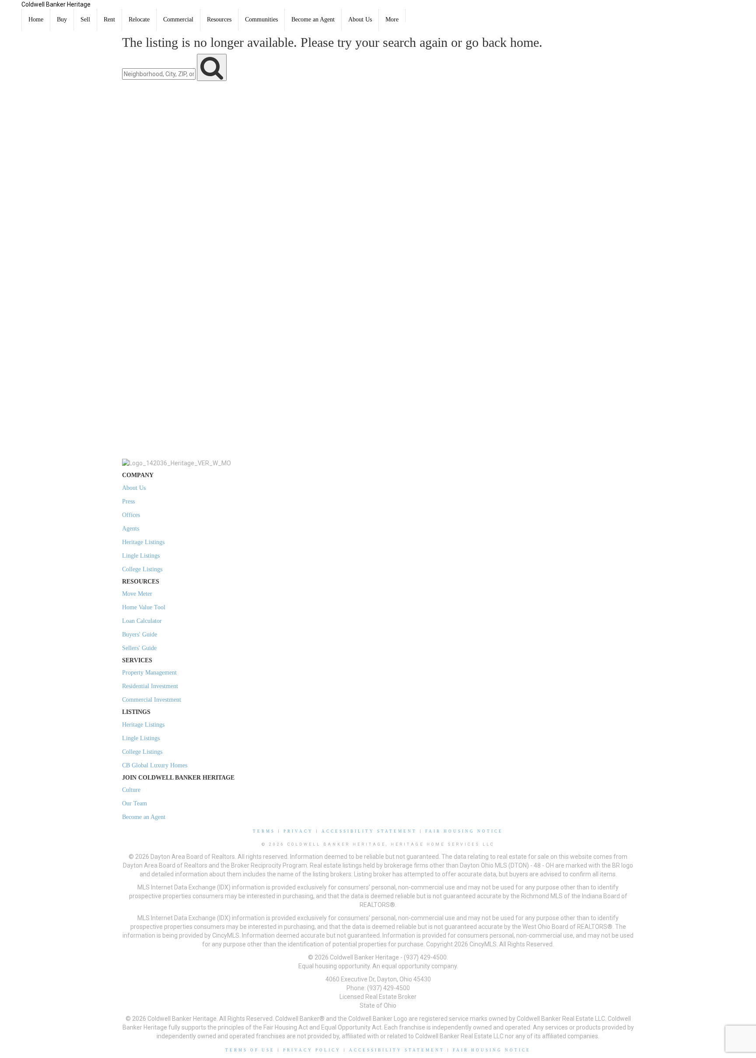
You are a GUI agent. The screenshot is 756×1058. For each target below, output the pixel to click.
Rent (109, 19)
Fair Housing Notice (464, 831)
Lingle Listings (141, 555)
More (392, 19)
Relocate (139, 19)
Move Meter (137, 594)
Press (128, 501)
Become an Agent (313, 19)
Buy (62, 19)
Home (35, 19)
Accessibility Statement (369, 831)
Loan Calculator (142, 621)
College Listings (142, 569)
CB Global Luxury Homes (154, 765)
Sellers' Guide (139, 648)
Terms (264, 831)
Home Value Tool (143, 607)
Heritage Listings (143, 542)
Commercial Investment (151, 699)
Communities (261, 19)
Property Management (149, 672)
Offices (131, 515)
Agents (130, 528)
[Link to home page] (10, 11)
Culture (131, 790)
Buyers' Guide (139, 634)
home (524, 42)
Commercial (178, 19)
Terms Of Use (250, 1050)
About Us (360, 19)
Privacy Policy (312, 1050)
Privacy (298, 831)
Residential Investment (150, 686)
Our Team (134, 803)
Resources (219, 19)
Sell (85, 19)
